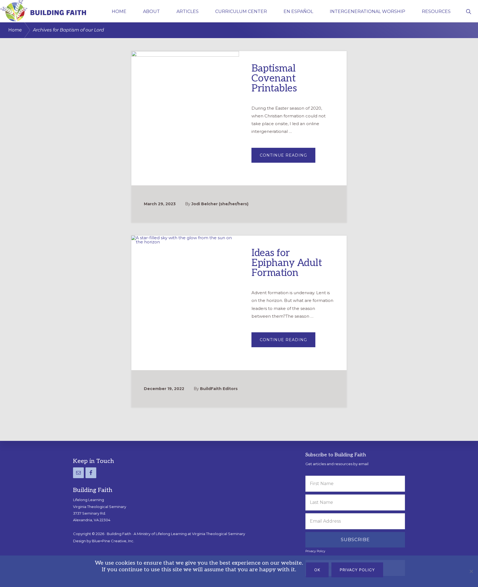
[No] (471, 571)
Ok (317, 569)
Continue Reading (287, 157)
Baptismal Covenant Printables (274, 78)
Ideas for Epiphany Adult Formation (286, 263)
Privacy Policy (315, 551)
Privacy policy (357, 569)
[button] (468, 11)
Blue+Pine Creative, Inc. (113, 541)
